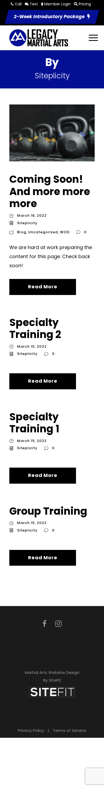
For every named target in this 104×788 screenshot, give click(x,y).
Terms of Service (69, 730)
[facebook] (44, 624)
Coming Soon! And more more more (49, 191)
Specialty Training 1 (34, 423)
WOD (65, 232)
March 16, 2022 (32, 215)
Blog (21, 232)
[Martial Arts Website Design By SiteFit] (52, 692)
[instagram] (58, 624)
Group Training (48, 511)
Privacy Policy (31, 730)
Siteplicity (27, 223)
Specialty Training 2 (35, 328)
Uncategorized (43, 232)
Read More (42, 286)
